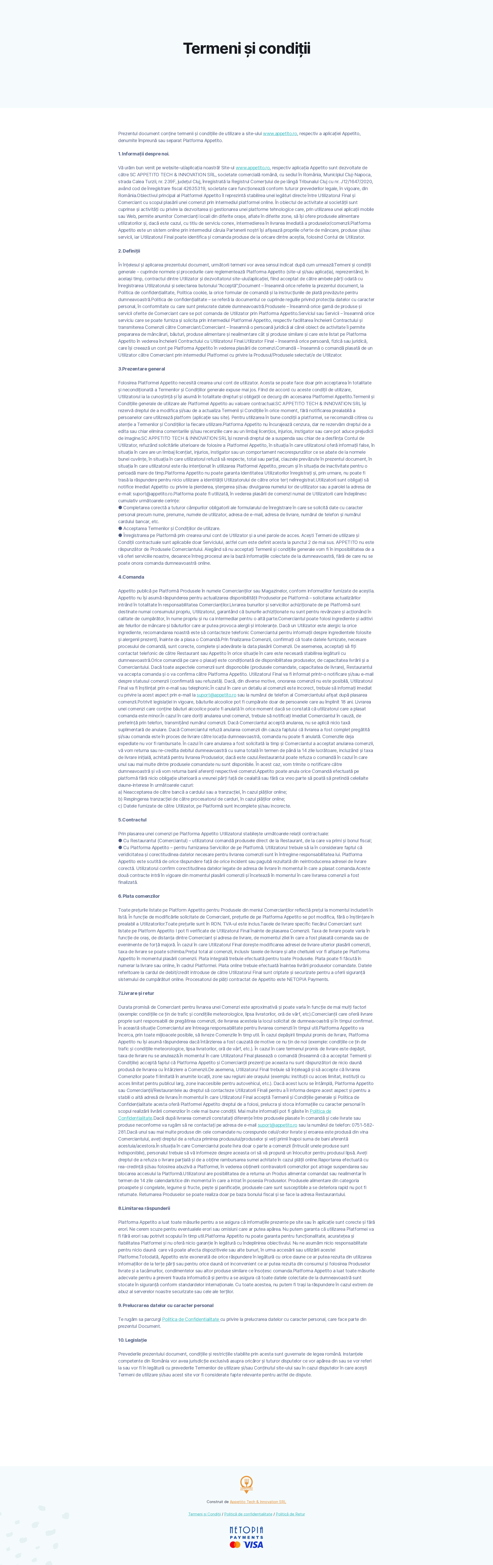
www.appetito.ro (280, 133)
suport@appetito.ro (216, 695)
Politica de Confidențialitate (191, 1319)
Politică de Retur (290, 1514)
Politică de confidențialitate (248, 1514)
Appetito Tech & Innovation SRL (258, 1501)
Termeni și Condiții (204, 1514)
